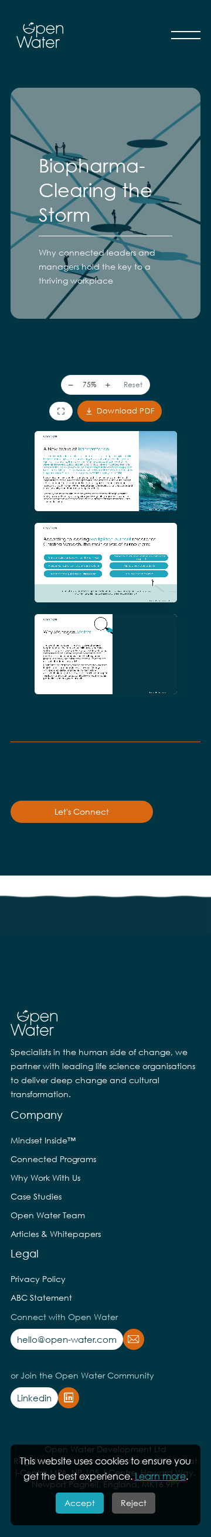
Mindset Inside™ (43, 1140)
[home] (37, 35)
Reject (134, 1502)
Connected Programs (53, 1158)
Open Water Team (48, 1215)
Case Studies (36, 1196)
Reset (133, 385)
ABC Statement (41, 1297)
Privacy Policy (38, 1278)
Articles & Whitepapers (56, 1233)
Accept (79, 1502)
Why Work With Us (45, 1177)
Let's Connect (82, 811)
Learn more (160, 1476)
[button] (185, 35)
